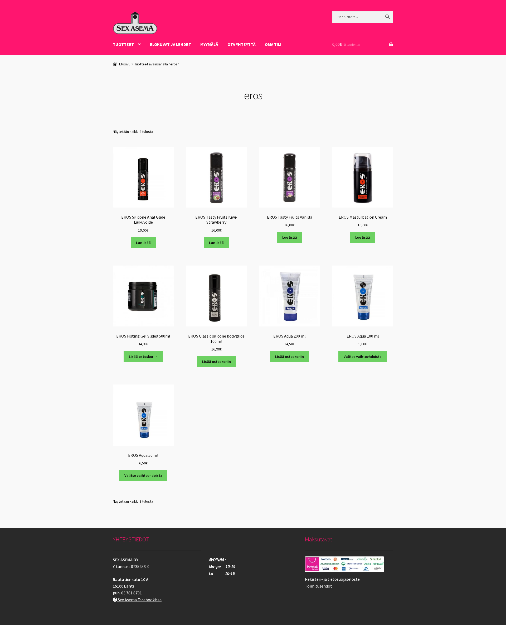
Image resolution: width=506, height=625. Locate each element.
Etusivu (124, 64)
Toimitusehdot (318, 586)
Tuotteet (123, 44)
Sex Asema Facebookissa (139, 599)
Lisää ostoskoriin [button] (143, 356)
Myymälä (209, 44)
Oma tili (273, 44)
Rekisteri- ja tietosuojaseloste (332, 579)
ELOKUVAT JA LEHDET (170, 44)
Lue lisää (143, 242)
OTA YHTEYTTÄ (241, 44)
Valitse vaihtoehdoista (363, 356)
